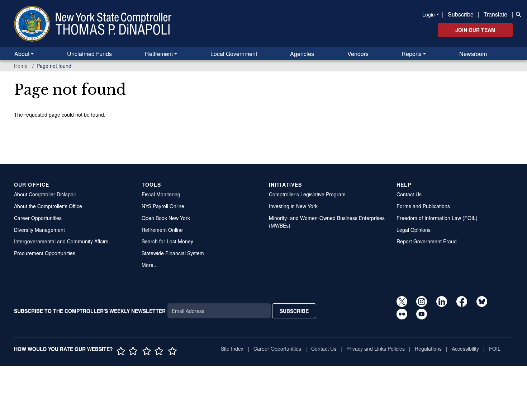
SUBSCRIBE (294, 310)
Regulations (428, 348)
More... (150, 264)
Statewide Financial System (173, 253)
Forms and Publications (423, 206)
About (21, 54)
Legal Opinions (414, 229)
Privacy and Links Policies (375, 348)
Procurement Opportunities (44, 253)
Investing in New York (293, 206)
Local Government (233, 54)
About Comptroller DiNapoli (45, 194)
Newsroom (473, 54)
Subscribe (461, 14)
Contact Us (409, 194)
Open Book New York (166, 217)
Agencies (302, 54)
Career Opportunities (38, 217)
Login (428, 14)
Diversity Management (39, 229)
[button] (517, 13)
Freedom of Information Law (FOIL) (437, 217)
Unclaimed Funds (89, 54)
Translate (495, 14)
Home (21, 65)
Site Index (232, 348)
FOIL (494, 348)
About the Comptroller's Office (48, 206)
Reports (412, 54)
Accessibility (465, 348)
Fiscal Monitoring (161, 194)
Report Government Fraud (427, 241)
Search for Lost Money (167, 241)
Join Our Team (475, 29)
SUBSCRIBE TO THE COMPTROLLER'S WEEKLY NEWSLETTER (90, 310)
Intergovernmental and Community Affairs (61, 241)
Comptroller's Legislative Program (307, 194)
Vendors (358, 54)
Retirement (159, 54)
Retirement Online (162, 229)
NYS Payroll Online (163, 206)
